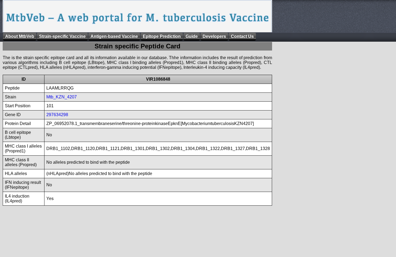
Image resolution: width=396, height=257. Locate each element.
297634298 (57, 114)
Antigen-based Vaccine (114, 36)
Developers (214, 36)
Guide (192, 36)
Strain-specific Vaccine (62, 36)
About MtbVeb (19, 36)
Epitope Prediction (162, 36)
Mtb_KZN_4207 (61, 97)
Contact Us (242, 36)
